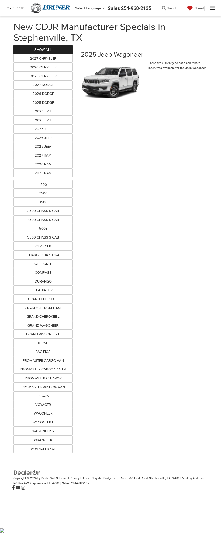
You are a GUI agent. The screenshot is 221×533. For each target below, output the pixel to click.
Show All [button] (43, 49)
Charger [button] (43, 246)
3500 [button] (43, 202)
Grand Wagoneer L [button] (43, 334)
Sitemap (61, 478)
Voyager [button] (43, 404)
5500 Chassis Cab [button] (43, 237)
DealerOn (47, 478)
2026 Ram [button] (43, 164)
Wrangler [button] (43, 439)
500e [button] (43, 228)
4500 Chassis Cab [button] (43, 219)
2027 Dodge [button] (43, 84)
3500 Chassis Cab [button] (43, 210)
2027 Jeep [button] (43, 128)
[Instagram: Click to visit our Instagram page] (23, 488)
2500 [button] (43, 193)
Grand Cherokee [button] (43, 298)
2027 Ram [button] (43, 155)
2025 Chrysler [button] (43, 76)
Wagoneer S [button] (43, 430)
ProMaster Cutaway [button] (43, 378)
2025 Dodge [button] (43, 102)
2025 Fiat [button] (43, 120)
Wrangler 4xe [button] (43, 448)
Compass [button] (43, 272)
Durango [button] (43, 281)
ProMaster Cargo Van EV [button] (43, 369)
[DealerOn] (27, 473)
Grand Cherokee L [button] (43, 316)
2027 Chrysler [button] (43, 58)
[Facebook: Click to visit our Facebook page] (13, 488)
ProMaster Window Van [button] (43, 387)
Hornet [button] (43, 342)
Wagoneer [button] (43, 413)
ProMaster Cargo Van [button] (43, 360)
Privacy (75, 478)
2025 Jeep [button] (43, 146)
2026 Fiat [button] (43, 111)
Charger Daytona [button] (43, 254)
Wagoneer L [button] (43, 422)
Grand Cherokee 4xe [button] (43, 307)
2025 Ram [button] (43, 172)
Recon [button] (43, 395)
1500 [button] (43, 184)
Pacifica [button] (43, 351)
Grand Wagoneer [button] (43, 325)
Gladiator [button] (43, 289)
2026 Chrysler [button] (43, 67)
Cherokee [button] (43, 263)
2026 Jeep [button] (43, 137)
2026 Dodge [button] (43, 93)
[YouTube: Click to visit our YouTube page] (18, 488)
